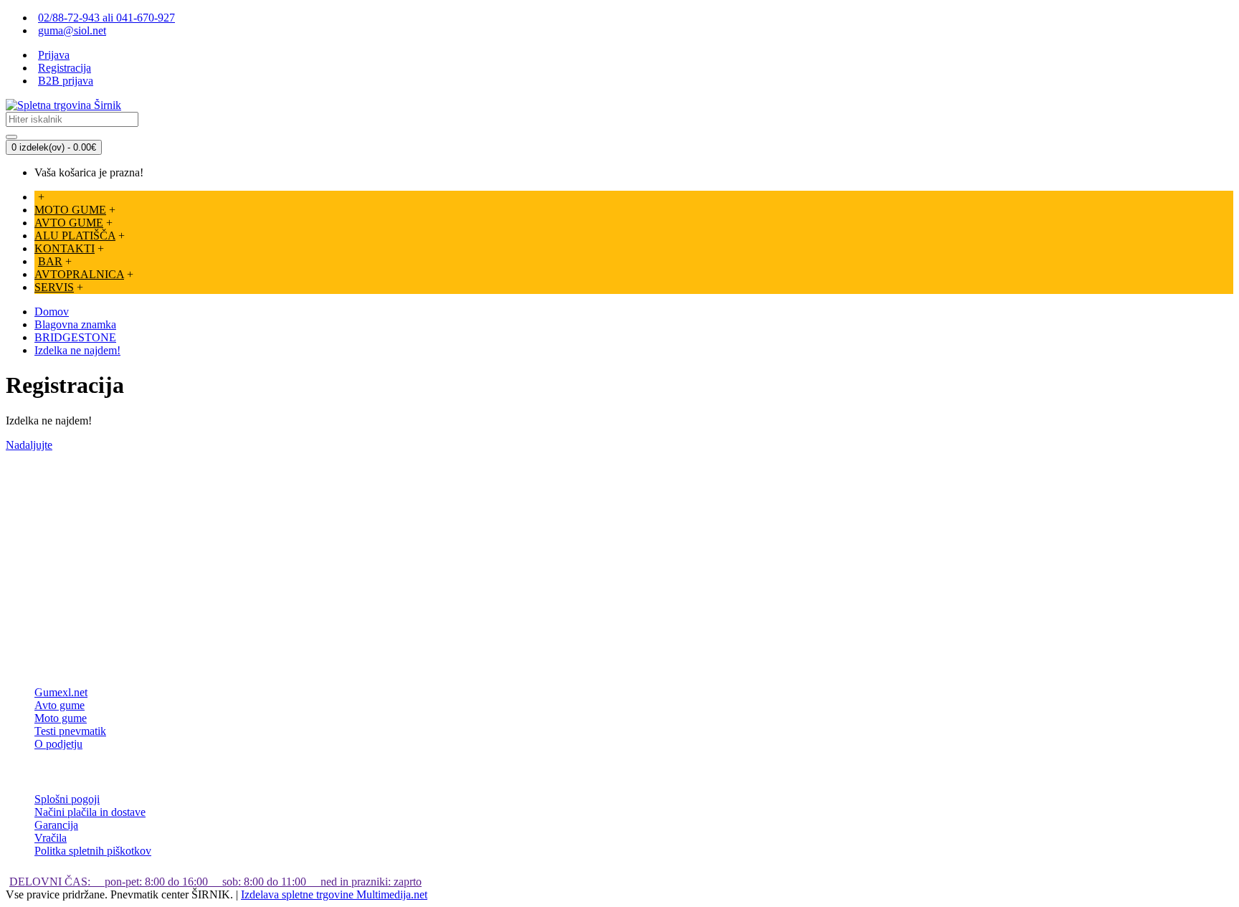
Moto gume (60, 718)
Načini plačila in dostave (90, 812)
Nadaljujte (29, 445)
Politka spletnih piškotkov (92, 851)
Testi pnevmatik (70, 731)
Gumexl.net (60, 692)
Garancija (56, 825)
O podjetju (58, 744)
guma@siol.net (72, 30)
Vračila (50, 838)
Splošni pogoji (67, 799)
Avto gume (59, 705)
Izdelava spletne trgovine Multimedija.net (334, 894)
